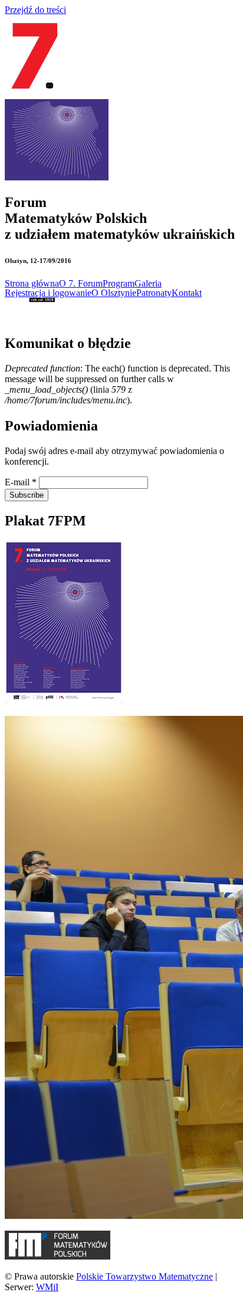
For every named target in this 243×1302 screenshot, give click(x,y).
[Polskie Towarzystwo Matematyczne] (30, 318)
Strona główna (32, 283)
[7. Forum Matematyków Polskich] (34, 93)
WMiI (47, 1287)
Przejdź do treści (35, 10)
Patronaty (154, 293)
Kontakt (187, 293)
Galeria (148, 283)
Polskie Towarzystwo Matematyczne (144, 1276)
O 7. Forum (81, 283)
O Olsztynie (113, 293)
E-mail (21, 482)
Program (118, 283)
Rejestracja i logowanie (48, 293)
